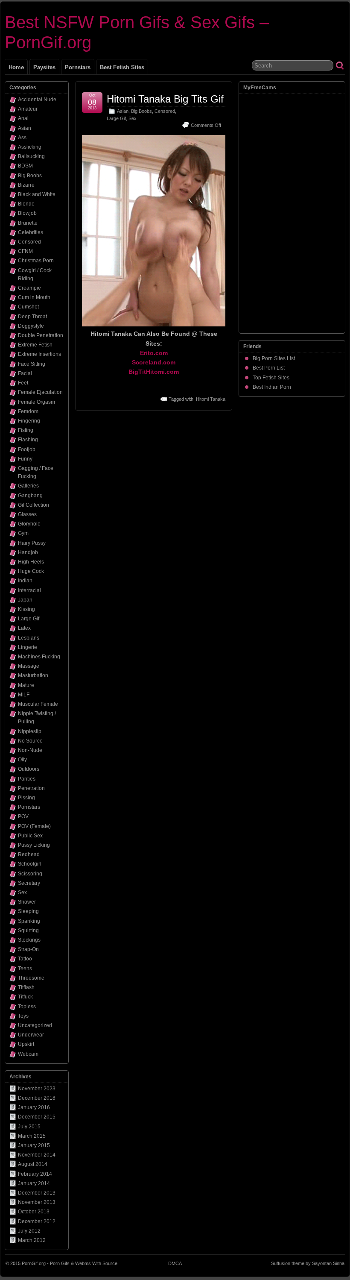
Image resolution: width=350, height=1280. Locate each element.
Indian (25, 581)
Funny (25, 459)
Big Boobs (141, 111)
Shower (27, 902)
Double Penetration (40, 335)
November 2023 (36, 1089)
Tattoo (25, 959)
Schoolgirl (29, 864)
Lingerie (27, 647)
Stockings (29, 940)
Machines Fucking (39, 657)
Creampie (29, 288)
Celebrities (30, 232)
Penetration (31, 788)
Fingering (29, 421)
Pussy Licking (34, 845)
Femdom (28, 411)
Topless (27, 1007)
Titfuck (25, 997)
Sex (132, 118)
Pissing (26, 798)
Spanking (29, 921)
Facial (25, 373)
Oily (22, 760)
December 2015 (36, 1117)
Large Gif (116, 118)
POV (23, 816)
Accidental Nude (37, 100)
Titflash (26, 987)
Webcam (28, 1054)
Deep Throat (32, 317)
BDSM (25, 166)
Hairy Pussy (32, 543)
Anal (23, 118)
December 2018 (36, 1098)
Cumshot (28, 307)
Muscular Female (38, 704)
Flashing (28, 440)
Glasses (27, 514)
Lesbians (28, 638)
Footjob (26, 449)
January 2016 (34, 1107)
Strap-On (28, 949)
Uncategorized (35, 1025)
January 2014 (34, 1183)
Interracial (29, 590)
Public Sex (30, 836)
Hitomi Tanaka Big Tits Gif (165, 99)
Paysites (44, 67)
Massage (28, 666)
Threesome (31, 978)
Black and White (36, 194)
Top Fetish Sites (271, 378)
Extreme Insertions (39, 354)
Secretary (29, 883)
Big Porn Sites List (274, 358)
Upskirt (26, 1044)
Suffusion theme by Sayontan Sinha (307, 1263)
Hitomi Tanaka (210, 399)
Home (16, 67)
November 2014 (36, 1155)
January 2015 (34, 1145)
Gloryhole (29, 524)
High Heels (31, 562)
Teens (25, 969)
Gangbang (30, 496)
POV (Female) (34, 826)
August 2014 (32, 1164)
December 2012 (36, 1221)
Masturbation (33, 675)
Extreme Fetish (35, 345)
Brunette (28, 223)
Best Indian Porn (272, 387)
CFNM (25, 251)
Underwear (31, 1035)
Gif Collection (33, 505)
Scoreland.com (153, 362)
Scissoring (30, 874)
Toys (23, 1016)
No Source (30, 741)
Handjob (28, 552)
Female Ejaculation (40, 392)
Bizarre (26, 185)
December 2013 (36, 1193)
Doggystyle (31, 326)
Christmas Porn (36, 261)
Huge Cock (31, 571)
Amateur (28, 109)
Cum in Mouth (34, 297)
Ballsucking (31, 156)
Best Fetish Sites (122, 67)
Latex (24, 628)
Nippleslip (29, 731)
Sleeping (28, 911)
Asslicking (29, 147)
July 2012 (29, 1231)
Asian (122, 111)
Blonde (26, 204)
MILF (23, 695)
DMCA (175, 1263)
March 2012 (32, 1240)
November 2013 (36, 1202)
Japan (25, 600)
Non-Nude (30, 750)
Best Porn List (269, 368)
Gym (23, 533)
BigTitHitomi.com (153, 371)
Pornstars (77, 67)
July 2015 (29, 1127)
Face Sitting (31, 364)
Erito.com (154, 352)
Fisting (25, 430)
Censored (165, 111)
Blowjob (27, 213)
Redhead (29, 854)
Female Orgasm (36, 402)
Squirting (28, 931)
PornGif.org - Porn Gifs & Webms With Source (69, 1263)
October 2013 (34, 1212)
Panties (26, 779)
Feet (23, 383)
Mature (26, 685)
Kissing (26, 609)
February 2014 (35, 1174)
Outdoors (28, 769)
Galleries (28, 486)
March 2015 (32, 1136)
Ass (22, 138)
